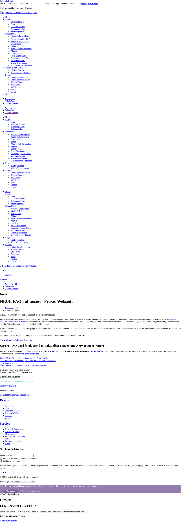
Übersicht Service (18, 77)
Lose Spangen (17, 53)
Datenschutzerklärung (31, 491)
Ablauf (13, 46)
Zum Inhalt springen (8, 1)
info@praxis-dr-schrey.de (22, 381)
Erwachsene (16, 44)
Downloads (15, 87)
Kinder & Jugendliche (20, 41)
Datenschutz (13, 395)
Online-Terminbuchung (20, 80)
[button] (8, 386)
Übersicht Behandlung (20, 36)
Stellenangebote (17, 31)
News (13, 89)
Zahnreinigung (96, 351)
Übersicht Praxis (17, 22)
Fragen (8, 163)
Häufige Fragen (17, 70)
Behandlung (10, 34)
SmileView (15, 84)
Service (8, 75)
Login (13, 91)
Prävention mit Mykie (20, 39)
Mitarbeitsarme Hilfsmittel (21, 65)
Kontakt (8, 94)
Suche (2, 455)
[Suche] (37, 456)
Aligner (14, 51)
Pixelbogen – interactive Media (23, 481)
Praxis (7, 19)
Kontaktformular (31, 354)
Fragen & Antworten (14, 68)
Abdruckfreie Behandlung (21, 49)
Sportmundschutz (18, 60)
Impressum (24, 395)
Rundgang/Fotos (18, 29)
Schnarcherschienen (19, 63)
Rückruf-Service (17, 82)
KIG (52, 351)
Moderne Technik (18, 26)
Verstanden (10, 491)
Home (7, 17)
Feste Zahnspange (18, 56)
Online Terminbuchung (15, 436)
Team (13, 24)
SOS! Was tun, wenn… (20, 72)
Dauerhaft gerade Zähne (21, 58)
